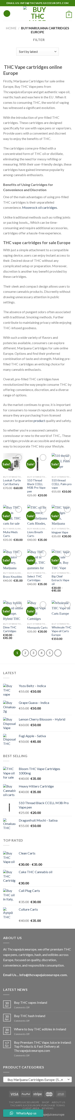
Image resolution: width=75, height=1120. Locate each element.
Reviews (47, 1108)
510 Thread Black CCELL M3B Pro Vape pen (36, 486)
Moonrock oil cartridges (39, 207)
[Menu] (7, 13)
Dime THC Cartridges (9, 629)
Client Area (30, 1108)
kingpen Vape (60, 532)
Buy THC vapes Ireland (30, 1002)
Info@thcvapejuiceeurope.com (43, 975)
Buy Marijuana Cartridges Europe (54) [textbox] (35, 1080)
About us (58, 1102)
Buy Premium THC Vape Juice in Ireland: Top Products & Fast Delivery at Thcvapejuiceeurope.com (42, 1046)
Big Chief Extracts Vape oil (60, 580)
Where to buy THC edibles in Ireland (40, 1029)
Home (11, 28)
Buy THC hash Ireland (29, 1016)
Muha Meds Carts (10, 534)
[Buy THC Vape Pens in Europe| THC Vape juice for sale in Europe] (37, 13)
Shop (45, 1102)
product (39, 421)
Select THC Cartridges (34, 578)
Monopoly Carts (37, 627)
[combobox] (37, 1079)
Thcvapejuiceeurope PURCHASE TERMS (37, 1105)
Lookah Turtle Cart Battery (12, 482)
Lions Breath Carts (35, 534)
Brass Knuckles (12, 576)
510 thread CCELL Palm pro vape (62, 484)
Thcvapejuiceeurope (24, 1102)
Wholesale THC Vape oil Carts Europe (61, 631)
